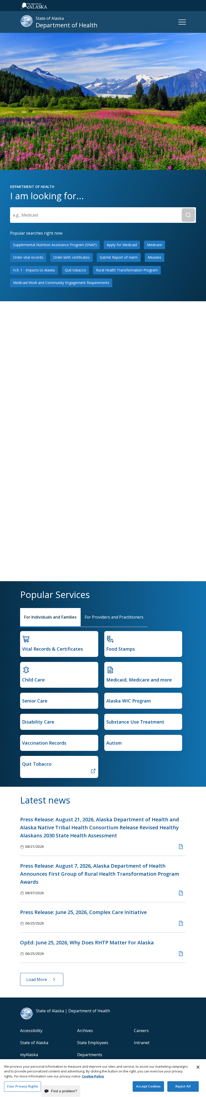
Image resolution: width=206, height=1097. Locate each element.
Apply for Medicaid (122, 244)
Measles (154, 257)
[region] (103, 1078)
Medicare (154, 244)
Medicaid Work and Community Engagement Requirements (61, 282)
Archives (85, 1030)
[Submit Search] (188, 215)
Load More (36, 979)
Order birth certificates (71, 257)
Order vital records (28, 257)
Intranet (141, 1042)
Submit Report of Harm (119, 257)
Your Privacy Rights (22, 1086)
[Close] (197, 1067)
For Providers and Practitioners (114, 617)
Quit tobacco (75, 270)
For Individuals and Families (50, 617)
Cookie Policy (93, 1076)
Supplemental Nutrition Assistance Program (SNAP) (55, 244)
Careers (141, 1030)
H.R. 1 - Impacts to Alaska (34, 270)
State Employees (92, 1042)
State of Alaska (34, 1042)
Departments (89, 1054)
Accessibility (31, 1030)
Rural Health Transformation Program (127, 270)
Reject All (183, 1086)
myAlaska (29, 1054)
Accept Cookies (148, 1086)
